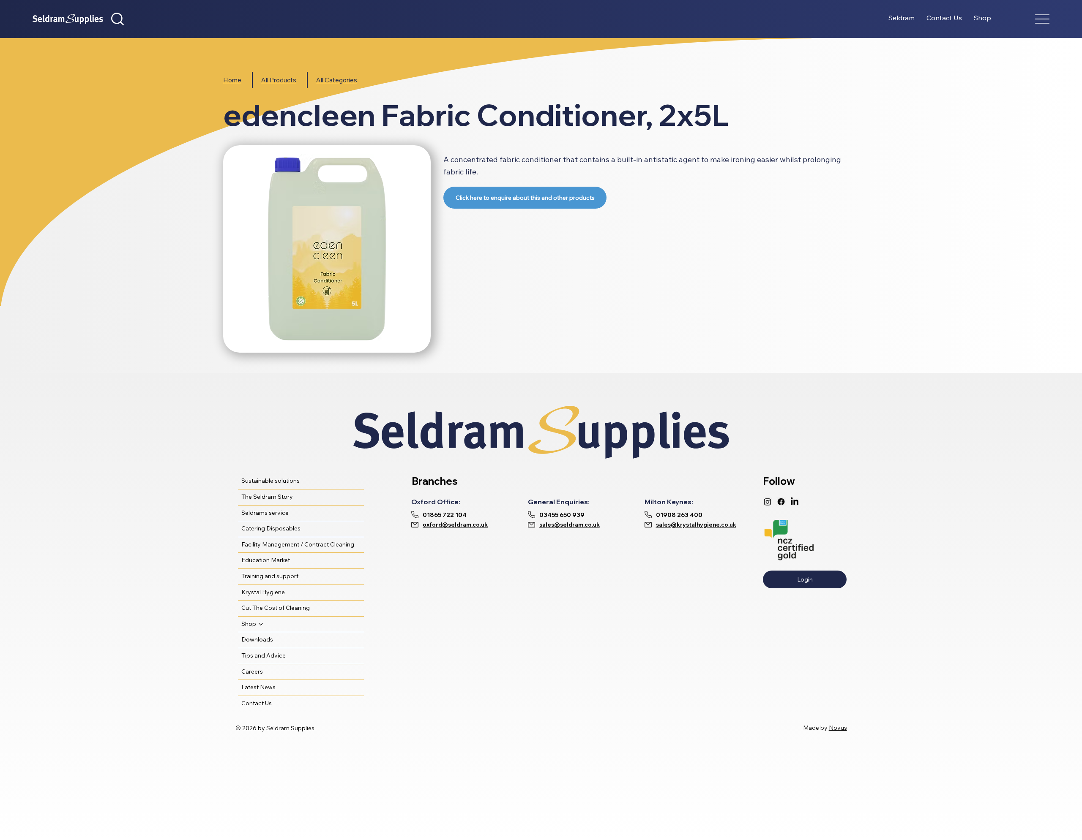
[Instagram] (767, 501)
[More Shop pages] (261, 624)
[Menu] (1042, 19)
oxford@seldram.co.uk (455, 524)
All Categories (336, 80)
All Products (278, 80)
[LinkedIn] (794, 501)
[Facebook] (781, 501)
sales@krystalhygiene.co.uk (696, 524)
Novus (838, 727)
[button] (117, 19)
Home (232, 80)
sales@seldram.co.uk (569, 524)
